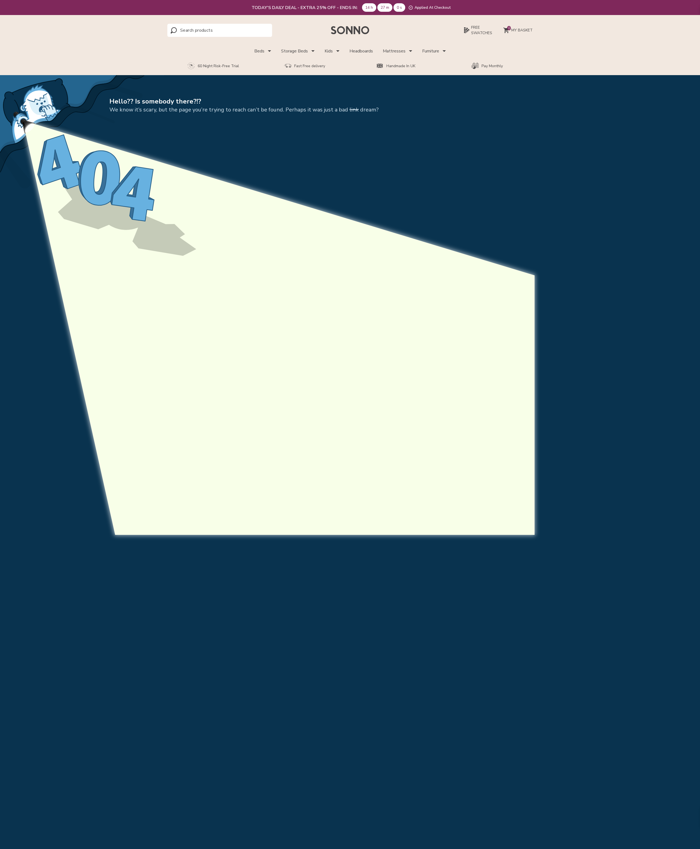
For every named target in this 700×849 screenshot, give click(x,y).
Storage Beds (294, 51)
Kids (329, 51)
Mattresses (394, 51)
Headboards (361, 51)
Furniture (430, 51)
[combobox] (204, 30)
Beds (259, 51)
